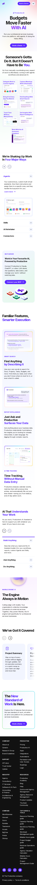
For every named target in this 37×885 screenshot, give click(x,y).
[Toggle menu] (33, 3)
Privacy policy (7, 880)
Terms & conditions (22, 880)
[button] (33, 3)
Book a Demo (23, 3)
